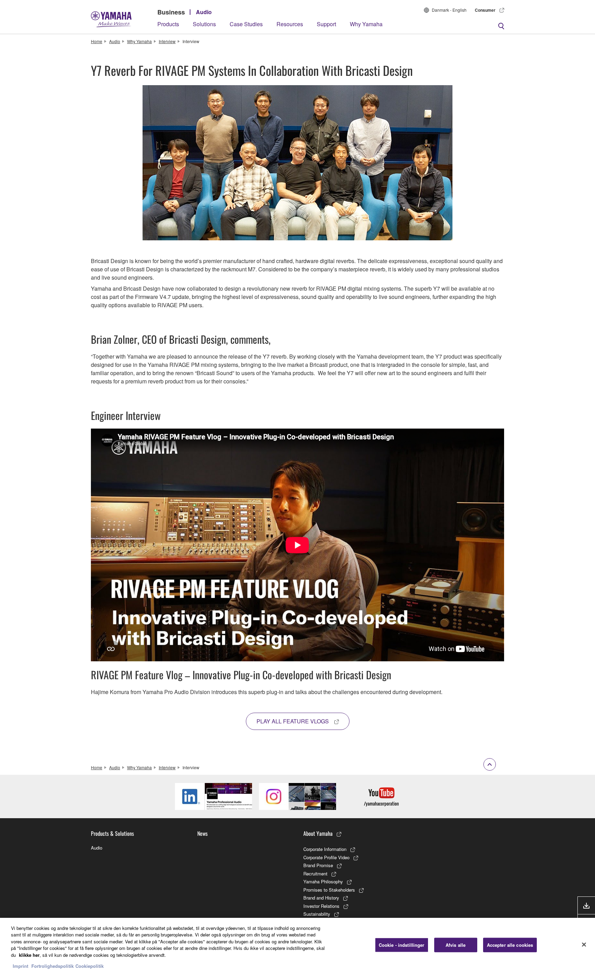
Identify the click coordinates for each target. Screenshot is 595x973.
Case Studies (246, 24)
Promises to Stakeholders (329, 889)
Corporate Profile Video (326, 857)
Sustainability (316, 914)
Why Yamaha (366, 24)
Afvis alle (456, 945)
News (202, 833)
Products (168, 24)
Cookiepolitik (89, 966)
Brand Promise (318, 865)
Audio (204, 12)
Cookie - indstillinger (402, 945)
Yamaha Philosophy (323, 881)
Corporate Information (324, 849)
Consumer (485, 10)
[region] (297, 945)
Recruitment (315, 873)
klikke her (29, 955)
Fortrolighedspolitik (52, 966)
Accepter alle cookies (510, 945)
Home (96, 41)
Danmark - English (449, 10)
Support (326, 24)
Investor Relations (321, 906)
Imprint (20, 966)
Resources (289, 24)
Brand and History (321, 897)
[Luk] (584, 944)
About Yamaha (318, 833)
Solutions (204, 24)
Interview (167, 41)
